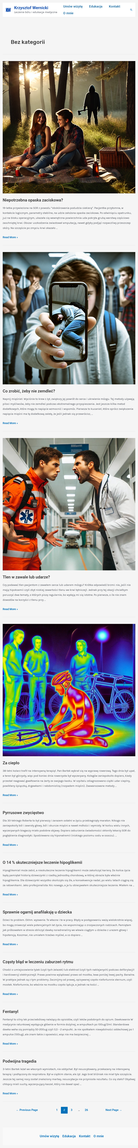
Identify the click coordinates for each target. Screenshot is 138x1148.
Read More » (10, 237)
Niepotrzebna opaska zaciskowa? (33, 200)
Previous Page (27, 1110)
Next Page (114, 1110)
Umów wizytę (73, 6)
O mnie (68, 13)
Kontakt (114, 6)
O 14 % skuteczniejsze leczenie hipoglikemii (42, 862)
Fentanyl (10, 1011)
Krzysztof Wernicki (31, 7)
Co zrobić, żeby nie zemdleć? (29, 391)
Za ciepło (11, 763)
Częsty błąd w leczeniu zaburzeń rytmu (38, 961)
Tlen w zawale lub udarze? (26, 577)
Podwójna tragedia (19, 1061)
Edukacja (95, 6)
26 (86, 1110)
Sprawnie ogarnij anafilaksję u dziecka (37, 912)
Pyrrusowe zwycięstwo (23, 812)
